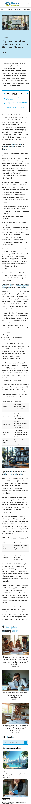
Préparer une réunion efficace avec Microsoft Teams (15, 98)
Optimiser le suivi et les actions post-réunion (15, 108)
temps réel (16, 85)
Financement (6, 799)
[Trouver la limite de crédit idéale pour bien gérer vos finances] (15, 788)
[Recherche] (23, 3)
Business (6, 52)
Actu (4, 771)
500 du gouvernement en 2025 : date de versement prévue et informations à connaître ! (15, 661)
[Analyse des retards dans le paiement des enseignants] (15, 680)
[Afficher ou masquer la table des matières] (25, 94)
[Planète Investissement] (11, 3)
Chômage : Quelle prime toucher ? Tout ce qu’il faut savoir (15, 728)
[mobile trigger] (3, 3)
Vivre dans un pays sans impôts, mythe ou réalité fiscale (15, 774)
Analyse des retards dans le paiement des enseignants (15, 695)
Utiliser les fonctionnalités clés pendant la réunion (16, 103)
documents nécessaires (17, 185)
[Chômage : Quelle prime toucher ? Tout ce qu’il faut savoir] (15, 713)
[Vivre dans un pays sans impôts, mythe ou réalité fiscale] (15, 760)
